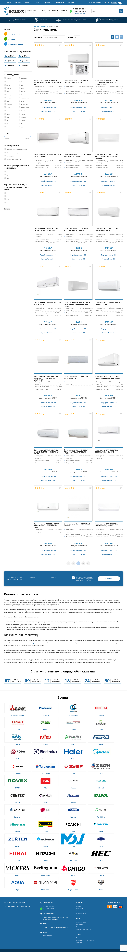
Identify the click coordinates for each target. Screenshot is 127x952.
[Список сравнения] (109, 3)
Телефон (53, 578)
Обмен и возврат (81, 913)
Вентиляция (79, 924)
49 (88, 563)
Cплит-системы (81, 922)
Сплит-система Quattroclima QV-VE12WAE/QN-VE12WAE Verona (106, 83)
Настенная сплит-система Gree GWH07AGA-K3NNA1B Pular (77, 304)
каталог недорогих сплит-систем (35, 643)
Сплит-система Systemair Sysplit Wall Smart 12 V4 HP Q (47, 83)
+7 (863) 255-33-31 (79, 9)
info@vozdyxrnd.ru (48, 935)
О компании (60, 3)
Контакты (71, 3)
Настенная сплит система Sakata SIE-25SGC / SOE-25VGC (46, 526)
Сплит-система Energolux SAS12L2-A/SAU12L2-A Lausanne (106, 156)
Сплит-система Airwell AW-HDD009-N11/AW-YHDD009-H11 (108, 378)
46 (73, 563)
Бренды (37, 3)
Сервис (27, 3)
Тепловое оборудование (83, 929)
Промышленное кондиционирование (87, 927)
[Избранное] (105, 3)
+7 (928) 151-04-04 (79, 11)
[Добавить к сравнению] (60, 45)
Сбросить (7, 209)
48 (83, 563)
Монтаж (18, 3)
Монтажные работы (82, 938)
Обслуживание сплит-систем (85, 940)
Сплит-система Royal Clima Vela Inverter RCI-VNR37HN (76, 452)
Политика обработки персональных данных (17, 906)
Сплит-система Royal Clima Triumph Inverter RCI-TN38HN (47, 452)
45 (68, 563)
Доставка (48, 3)
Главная (36, 26)
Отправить (109, 579)
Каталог (8, 3)
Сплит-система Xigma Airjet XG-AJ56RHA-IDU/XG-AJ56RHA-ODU (46, 378)
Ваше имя (32, 578)
